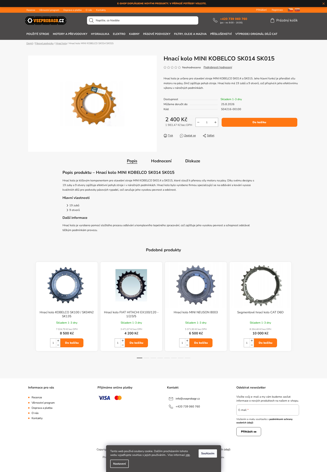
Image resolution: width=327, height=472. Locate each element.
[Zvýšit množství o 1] (215, 122)
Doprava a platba (72, 10)
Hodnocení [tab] (161, 161)
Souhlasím (207, 453)
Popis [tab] (132, 161)
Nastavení (119, 464)
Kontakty (101, 10)
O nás (89, 10)
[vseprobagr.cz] (289, 10)
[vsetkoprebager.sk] (297, 10)
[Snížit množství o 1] (198, 122)
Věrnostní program (49, 10)
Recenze (30, 10)
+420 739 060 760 (233, 19)
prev (31, 313)
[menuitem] (38, 34)
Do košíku (259, 122)
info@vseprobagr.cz (188, 399)
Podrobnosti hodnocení (218, 67)
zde (188, 455)
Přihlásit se (248, 432)
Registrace (277, 10)
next (296, 313)
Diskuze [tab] (192, 161)
